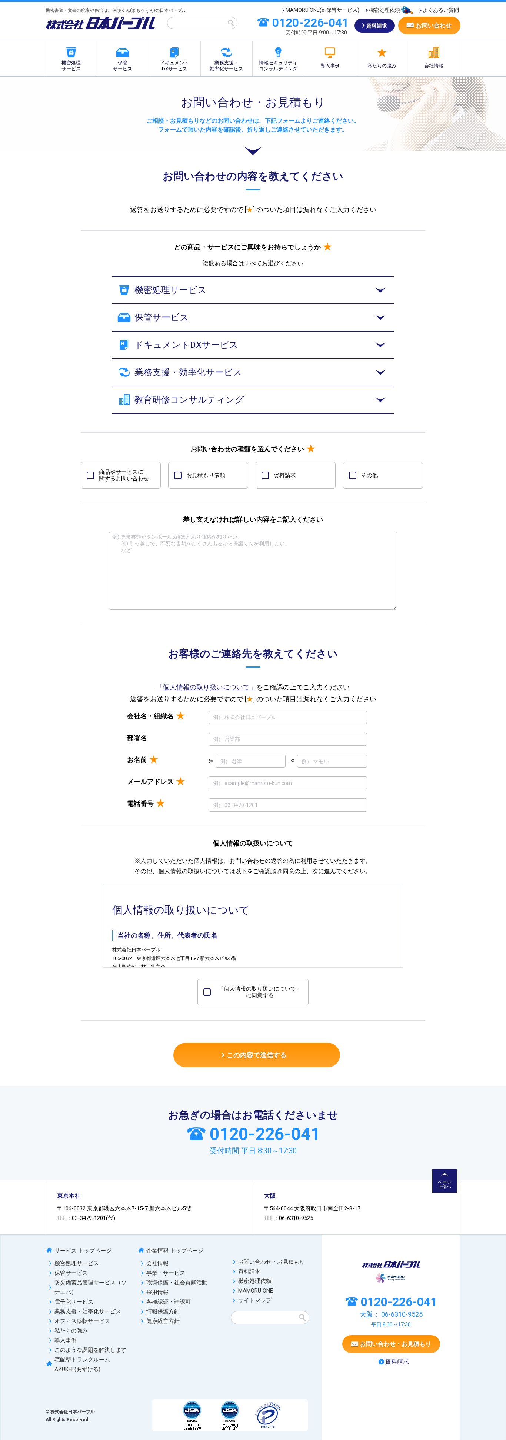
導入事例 (330, 66)
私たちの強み (381, 66)
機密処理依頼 (384, 10)
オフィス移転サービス (82, 1321)
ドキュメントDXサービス (174, 65)
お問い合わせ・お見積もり (271, 1261)
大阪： (391, 1314)
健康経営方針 (163, 1321)
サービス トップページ (82, 1250)
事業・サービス (165, 1273)
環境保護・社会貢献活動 (176, 1282)
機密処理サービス (71, 65)
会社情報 (433, 66)
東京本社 (69, 1195)
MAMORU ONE (255, 1290)
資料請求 (249, 1271)
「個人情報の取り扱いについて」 (206, 687)
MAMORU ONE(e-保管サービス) (322, 10)
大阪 (270, 1195)
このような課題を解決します (90, 1350)
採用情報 (157, 1292)
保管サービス (122, 65)
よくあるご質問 (441, 10)
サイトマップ (255, 1300)
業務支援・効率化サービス (226, 65)
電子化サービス (73, 1301)
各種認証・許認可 (168, 1301)
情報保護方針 (163, 1311)
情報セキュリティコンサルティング (278, 65)
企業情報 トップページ (174, 1250)
